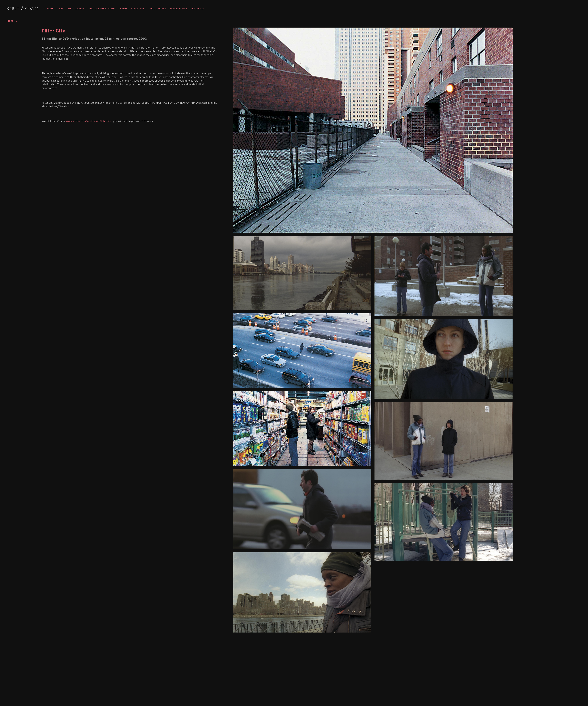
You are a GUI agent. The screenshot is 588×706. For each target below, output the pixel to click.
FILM (60, 8)
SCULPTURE (138, 8)
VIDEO (123, 8)
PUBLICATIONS (178, 8)
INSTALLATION (76, 8)
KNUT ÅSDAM (22, 9)
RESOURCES (198, 8)
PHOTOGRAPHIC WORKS (102, 8)
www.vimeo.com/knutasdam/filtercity (88, 121)
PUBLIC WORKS (157, 8)
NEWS (50, 8)
